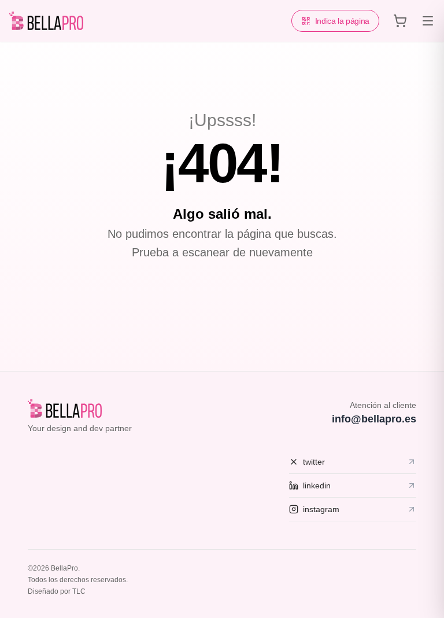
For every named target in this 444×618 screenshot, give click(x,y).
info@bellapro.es (374, 419)
